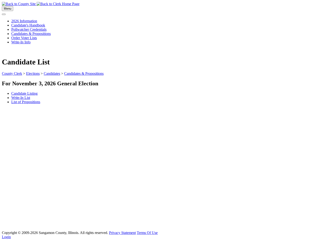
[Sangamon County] (19, 4)
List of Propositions (25, 102)
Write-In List (20, 98)
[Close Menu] (4, 14)
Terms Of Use (147, 233)
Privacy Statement (122, 233)
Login (6, 237)
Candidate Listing (24, 93)
